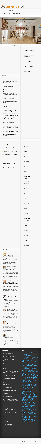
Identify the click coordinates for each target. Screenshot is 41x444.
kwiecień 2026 (26, 151)
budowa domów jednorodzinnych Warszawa (29, 361)
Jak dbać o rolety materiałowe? (9, 433)
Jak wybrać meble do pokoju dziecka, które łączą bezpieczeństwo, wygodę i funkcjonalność (10, 127)
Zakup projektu (27, 71)
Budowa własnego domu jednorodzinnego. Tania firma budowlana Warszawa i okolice (9, 163)
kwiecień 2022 (26, 191)
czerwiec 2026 (26, 146)
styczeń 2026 (26, 158)
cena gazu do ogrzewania (29, 366)
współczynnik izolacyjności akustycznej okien (29, 414)
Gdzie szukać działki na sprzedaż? (10, 405)
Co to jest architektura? (7, 396)
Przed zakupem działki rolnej (8, 387)
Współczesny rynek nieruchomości (10, 430)
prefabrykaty (25, 397)
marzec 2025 (26, 166)
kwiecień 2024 (26, 171)
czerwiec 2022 (26, 188)
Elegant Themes (26, 441)
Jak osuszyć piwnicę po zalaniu (9, 363)
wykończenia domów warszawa (29, 417)
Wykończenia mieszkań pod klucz (29, 418)
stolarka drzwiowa (31, 401)
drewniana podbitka (27, 369)
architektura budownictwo (30, 353)
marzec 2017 (26, 230)
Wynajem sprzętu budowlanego (28, 421)
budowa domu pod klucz (28, 359)
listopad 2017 (26, 215)
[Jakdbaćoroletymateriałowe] (20, 44)
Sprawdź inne (26, 64)
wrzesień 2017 (26, 220)
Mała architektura (6, 158)
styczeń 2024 (26, 173)
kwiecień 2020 (26, 210)
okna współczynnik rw (27, 389)
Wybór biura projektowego (29, 66)
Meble (25, 59)
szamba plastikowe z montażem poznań (29, 403)
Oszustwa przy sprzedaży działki (9, 390)
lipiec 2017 (26, 225)
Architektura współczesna (8, 416)
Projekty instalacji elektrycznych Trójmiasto (29, 398)
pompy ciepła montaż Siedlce (29, 395)
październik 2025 (27, 163)
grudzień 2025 (26, 161)
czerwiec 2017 (26, 228)
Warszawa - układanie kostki (29, 411)
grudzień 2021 (26, 196)
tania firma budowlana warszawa (30, 405)
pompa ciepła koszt (29, 394)
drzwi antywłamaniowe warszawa (29, 370)
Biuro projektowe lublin (28, 52)
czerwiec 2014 (26, 238)
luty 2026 (25, 156)
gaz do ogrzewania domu (30, 376)
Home (3, 10)
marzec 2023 (26, 181)
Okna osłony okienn (27, 61)
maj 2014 (25, 240)
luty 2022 (25, 193)
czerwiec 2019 (26, 213)
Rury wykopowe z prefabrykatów (9, 144)
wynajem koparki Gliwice (30, 420)
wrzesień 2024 (26, 168)
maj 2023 (25, 178)
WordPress (38, 441)
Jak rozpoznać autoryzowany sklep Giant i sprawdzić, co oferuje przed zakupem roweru (10, 81)
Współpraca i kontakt (9, 10)
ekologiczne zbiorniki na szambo (28, 375)
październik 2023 (27, 176)
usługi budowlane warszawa (29, 408)
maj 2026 (25, 149)
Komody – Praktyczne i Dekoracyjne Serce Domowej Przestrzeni (10, 311)
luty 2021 (25, 205)
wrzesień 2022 (26, 186)
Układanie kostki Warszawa (27, 407)
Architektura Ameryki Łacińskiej (9, 167)
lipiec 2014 (26, 235)
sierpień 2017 (26, 223)
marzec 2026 (26, 154)
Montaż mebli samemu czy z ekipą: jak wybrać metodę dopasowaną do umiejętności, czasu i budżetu (10, 112)
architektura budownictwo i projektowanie (26, 355)
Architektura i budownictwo (29, 50)
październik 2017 (27, 218)
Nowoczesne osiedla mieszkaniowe (10, 151)
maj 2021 (25, 198)
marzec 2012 (26, 242)
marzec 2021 (26, 203)
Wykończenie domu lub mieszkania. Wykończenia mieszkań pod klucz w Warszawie (10, 401)
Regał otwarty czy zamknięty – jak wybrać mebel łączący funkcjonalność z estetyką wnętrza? (10, 106)
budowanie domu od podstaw (28, 365)
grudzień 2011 (26, 245)
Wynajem (25, 68)
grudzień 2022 (26, 183)
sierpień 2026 (26, 144)
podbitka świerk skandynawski (27, 392)
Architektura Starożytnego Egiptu (9, 356)
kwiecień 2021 (26, 200)
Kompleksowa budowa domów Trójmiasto (29, 382)
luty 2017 (25, 233)
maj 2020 (25, 208)
